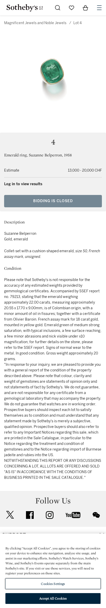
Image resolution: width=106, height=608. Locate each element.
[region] (53, 571)
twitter (10, 515)
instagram (50, 515)
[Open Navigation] (99, 8)
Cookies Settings (53, 584)
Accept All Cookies (53, 598)
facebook (30, 515)
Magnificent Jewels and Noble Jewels (35, 23)
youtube (73, 515)
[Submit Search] (57, 7)
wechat (96, 515)
